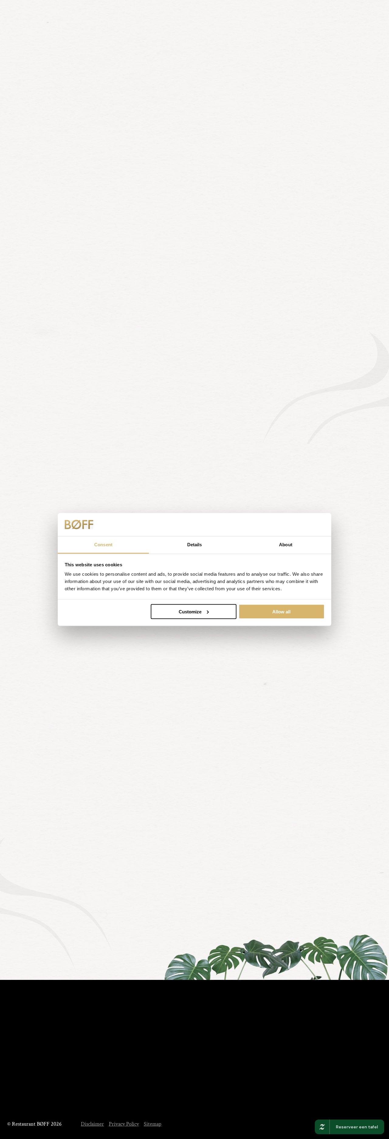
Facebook (287, 1058)
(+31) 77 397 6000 (34, 38)
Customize (190, 611)
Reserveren (346, 72)
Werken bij (203, 1082)
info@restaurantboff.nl (51, 1096)
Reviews (200, 1058)
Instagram (287, 1069)
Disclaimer (92, 1123)
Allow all (281, 611)
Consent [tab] (103, 544)
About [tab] (285, 544)
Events (294, 72)
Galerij (144, 1094)
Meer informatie (129, 453)
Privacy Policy (124, 1123)
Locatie (199, 1070)
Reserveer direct (41, 453)
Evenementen (152, 1082)
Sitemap (152, 1123)
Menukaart (244, 72)
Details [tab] (194, 544)
